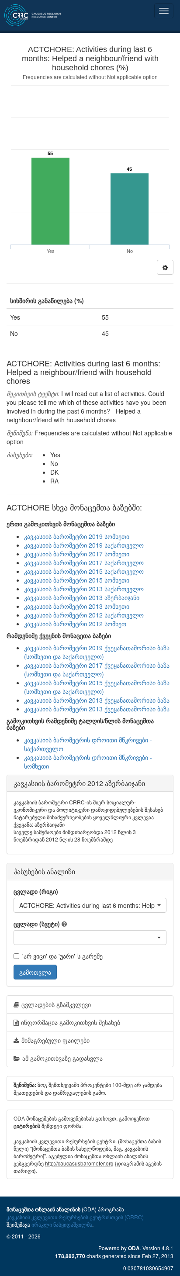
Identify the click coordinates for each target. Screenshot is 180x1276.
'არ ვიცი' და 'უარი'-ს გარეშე (62, 956)
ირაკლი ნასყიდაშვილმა (61, 1224)
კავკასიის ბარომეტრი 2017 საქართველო (84, 562)
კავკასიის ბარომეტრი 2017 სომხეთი (76, 553)
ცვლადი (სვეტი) (37, 923)
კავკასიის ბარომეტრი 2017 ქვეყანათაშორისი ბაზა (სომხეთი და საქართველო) (97, 669)
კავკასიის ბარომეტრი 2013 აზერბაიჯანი (81, 597)
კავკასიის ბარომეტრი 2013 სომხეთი (76, 606)
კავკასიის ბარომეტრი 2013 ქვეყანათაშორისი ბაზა (97, 700)
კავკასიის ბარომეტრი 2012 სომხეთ (75, 623)
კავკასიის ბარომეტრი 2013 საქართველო (84, 588)
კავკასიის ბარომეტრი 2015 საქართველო (84, 571)
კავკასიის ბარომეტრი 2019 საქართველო (84, 545)
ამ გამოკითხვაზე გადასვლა (62, 1058)
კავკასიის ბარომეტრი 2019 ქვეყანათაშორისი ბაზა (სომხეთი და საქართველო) (97, 652)
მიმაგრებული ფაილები (55, 1040)
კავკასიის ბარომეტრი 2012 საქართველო (84, 614)
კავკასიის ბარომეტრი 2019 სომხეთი (76, 536)
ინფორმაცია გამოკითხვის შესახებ (70, 1022)
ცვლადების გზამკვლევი (56, 1004)
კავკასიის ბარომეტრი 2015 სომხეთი (76, 580)
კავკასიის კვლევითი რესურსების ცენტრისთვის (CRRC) (75, 1217)
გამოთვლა (35, 972)
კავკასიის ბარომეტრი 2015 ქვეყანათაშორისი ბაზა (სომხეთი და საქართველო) (97, 687)
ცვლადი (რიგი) (36, 891)
